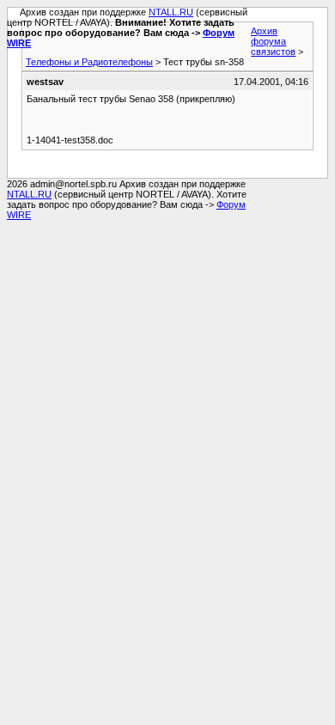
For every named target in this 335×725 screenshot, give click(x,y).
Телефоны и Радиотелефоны (89, 62)
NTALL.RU (171, 12)
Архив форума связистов (273, 41)
